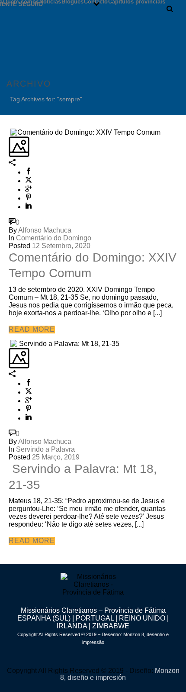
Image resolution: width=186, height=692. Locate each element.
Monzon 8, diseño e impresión (120, 674)
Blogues (72, 1)
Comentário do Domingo (53, 238)
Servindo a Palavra (45, 449)
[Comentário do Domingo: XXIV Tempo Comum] (9, 132)
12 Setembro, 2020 (61, 245)
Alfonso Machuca (44, 230)
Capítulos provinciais (136, 1)
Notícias (50, 1)
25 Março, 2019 (56, 457)
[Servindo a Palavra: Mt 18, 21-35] (9, 343)
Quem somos (21, 1)
